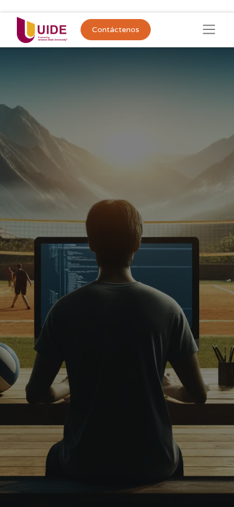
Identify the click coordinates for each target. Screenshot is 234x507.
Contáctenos (115, 29)
